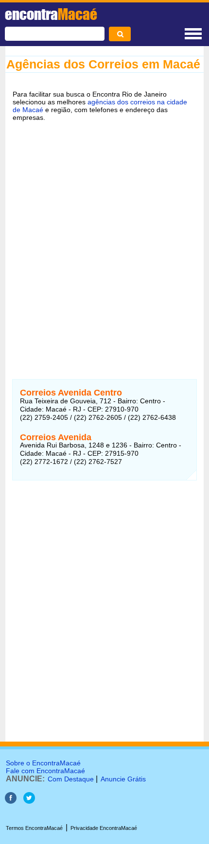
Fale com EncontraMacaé (45, 771)
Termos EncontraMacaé (34, 828)
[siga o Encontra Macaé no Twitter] (29, 801)
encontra (51, 14)
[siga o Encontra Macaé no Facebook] (11, 801)
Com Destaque (71, 779)
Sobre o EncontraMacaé (43, 763)
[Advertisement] (104, 239)
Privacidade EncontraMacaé (103, 828)
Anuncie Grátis (123, 779)
